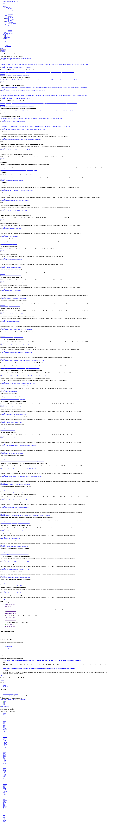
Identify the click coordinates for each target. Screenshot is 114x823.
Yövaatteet (7, 21)
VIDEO (6, 35)
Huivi (6, 15)
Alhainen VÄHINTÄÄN (11, 613)
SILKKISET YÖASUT (12, 23)
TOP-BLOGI (14, 699)
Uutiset (4, 32)
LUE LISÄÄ (2, 66)
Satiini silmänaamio (11, 9)
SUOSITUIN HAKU (22, 699)
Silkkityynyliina (11, 19)
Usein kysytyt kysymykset (8, 33)
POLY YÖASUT (11, 22)
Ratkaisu (4, 40)
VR (3, 39)
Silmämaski (7, 7)
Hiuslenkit (24, 58)
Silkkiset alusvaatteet (9, 43)
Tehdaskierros (7, 37)
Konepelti (7, 11)
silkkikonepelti (10, 14)
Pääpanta (7, 28)
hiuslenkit (7, 25)
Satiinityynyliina (9, 648)
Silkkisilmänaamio (11, 8)
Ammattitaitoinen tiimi (10, 620)
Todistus (6, 36)
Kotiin (4, 5)
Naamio (6, 24)
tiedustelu (2, 680)
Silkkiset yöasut (8, 42)
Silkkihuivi (10, 16)
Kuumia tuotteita (3, 699)
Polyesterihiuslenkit (11, 26)
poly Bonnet (10, 12)
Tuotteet (4, 6)
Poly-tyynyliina (10, 20)
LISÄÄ (1, 675)
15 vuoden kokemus (10, 626)
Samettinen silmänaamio (12, 10)
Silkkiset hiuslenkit (11, 27)
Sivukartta (9, 699)
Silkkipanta (10, 30)
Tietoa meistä (5, 34)
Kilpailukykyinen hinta (11, 606)
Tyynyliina (7, 18)
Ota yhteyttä (5, 38)
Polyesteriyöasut (8, 46)
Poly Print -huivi (11, 17)
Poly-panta (10, 31)
